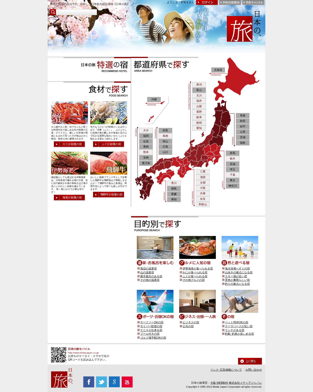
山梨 (199, 106)
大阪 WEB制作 (219, 382)
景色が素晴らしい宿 (237, 280)
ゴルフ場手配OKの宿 (153, 337)
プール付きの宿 (149, 333)
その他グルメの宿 (194, 280)
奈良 (203, 198)
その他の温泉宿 (149, 280)
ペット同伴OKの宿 (236, 322)
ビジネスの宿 (191, 322)
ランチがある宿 (234, 330)
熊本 (146, 152)
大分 (146, 130)
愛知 (199, 128)
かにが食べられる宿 (195, 272)
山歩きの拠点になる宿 (239, 272)
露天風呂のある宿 (151, 276)
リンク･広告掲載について (226, 369)
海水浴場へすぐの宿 (237, 268)
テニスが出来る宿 (151, 330)
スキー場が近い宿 (236, 276)
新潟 (199, 84)
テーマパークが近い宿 (239, 326)
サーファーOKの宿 (151, 322)
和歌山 (203, 204)
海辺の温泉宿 (148, 268)
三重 (203, 171)
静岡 (199, 122)
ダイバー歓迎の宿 (151, 326)
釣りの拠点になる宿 (237, 283)
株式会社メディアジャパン (245, 382)
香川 (174, 183)
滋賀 (203, 177)
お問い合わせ (253, 369)
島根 (165, 135)
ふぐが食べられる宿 (195, 276)
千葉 (232, 174)
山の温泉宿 (147, 272)
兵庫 (203, 193)
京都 (203, 182)
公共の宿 (188, 326)
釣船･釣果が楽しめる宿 (239, 333)
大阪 (203, 187)
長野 (199, 111)
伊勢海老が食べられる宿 (198, 268)
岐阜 (199, 117)
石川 (199, 95)
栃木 (232, 158)
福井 (199, 100)
